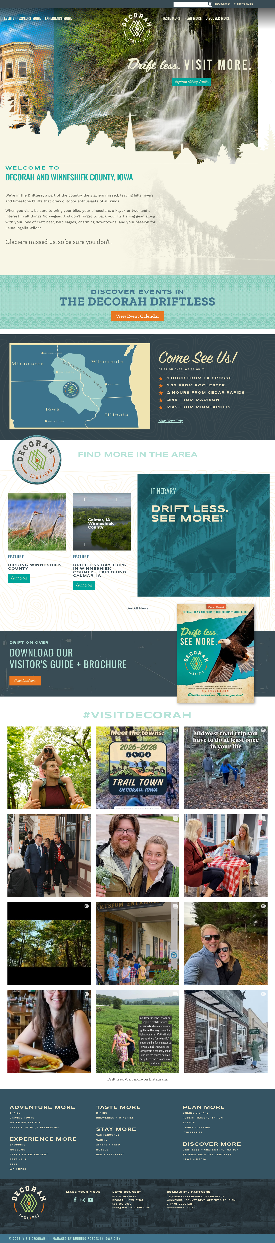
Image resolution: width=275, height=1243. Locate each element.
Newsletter (223, 4)
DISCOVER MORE (218, 18)
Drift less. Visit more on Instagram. (137, 1079)
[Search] (210, 4)
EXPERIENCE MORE (58, 18)
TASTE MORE (171, 18)
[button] (4, 82)
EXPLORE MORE (30, 18)
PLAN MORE (193, 18)
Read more (19, 578)
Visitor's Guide (243, 4)
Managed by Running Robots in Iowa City (86, 1238)
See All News (138, 608)
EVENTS (9, 18)
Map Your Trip (170, 420)
